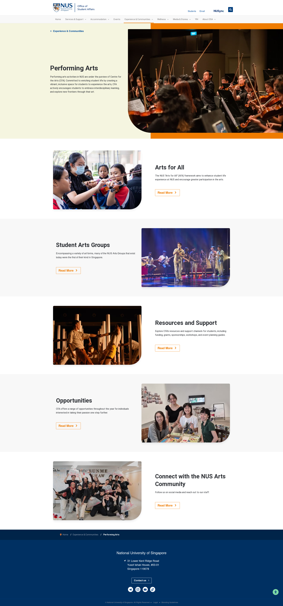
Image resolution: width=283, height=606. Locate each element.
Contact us (140, 580)
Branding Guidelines (170, 602)
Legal (155, 602)
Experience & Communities (68, 31)
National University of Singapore (120, 602)
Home (65, 534)
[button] (218, 9)
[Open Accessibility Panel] (276, 592)
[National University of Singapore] (63, 7)
